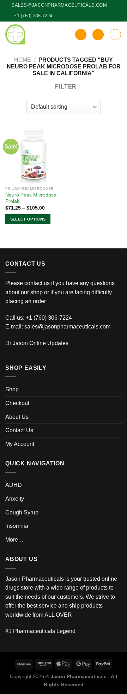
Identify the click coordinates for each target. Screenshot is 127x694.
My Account (19, 444)
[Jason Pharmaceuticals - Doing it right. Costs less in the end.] (15, 34)
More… (14, 540)
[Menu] (115, 34)
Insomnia (16, 526)
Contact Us (19, 430)
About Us (17, 417)
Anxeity (14, 499)
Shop (12, 389)
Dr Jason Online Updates (36, 343)
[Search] (80, 35)
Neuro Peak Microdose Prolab (30, 198)
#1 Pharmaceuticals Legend (40, 631)
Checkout (17, 403)
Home (22, 60)
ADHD (13, 485)
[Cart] (98, 35)
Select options (28, 219)
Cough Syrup (21, 512)
